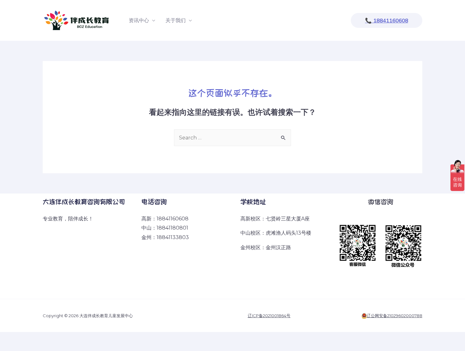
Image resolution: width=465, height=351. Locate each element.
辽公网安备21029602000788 (394, 315)
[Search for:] (232, 138)
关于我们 (175, 20)
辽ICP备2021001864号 (269, 315)
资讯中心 (139, 20)
